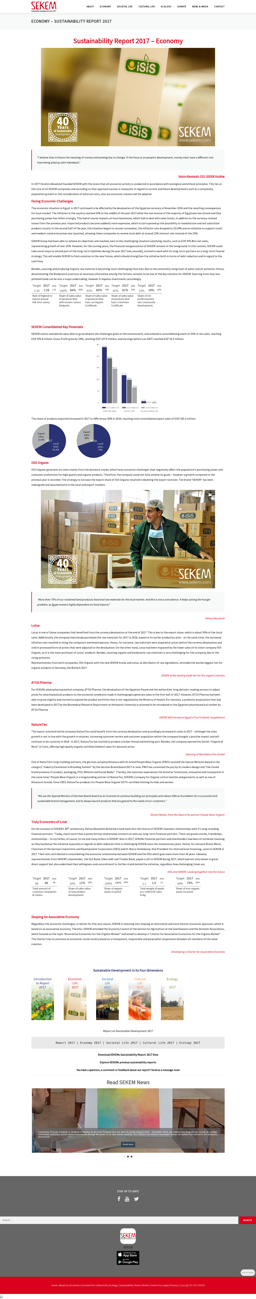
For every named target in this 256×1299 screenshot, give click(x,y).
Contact (219, 6)
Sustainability (126, 1285)
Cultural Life (147, 6)
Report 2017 (65, 1042)
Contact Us (155, 1285)
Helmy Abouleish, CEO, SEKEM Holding (202, 176)
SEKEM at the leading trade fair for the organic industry (193, 675)
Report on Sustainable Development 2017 (128, 1031)
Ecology (166, 6)
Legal (165, 1285)
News (138, 1285)
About (90, 6)
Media (145, 1285)
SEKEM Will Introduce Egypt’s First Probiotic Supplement (192, 717)
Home (54, 1285)
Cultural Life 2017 (158, 1042)
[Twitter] (136, 1199)
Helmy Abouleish (215, 618)
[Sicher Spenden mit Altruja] (1, 1296)
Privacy (174, 1285)
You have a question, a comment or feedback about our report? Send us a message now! (128, 1070)
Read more (128, 1144)
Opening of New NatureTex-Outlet (205, 754)
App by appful (248, 1272)
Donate (181, 6)
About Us (63, 1285)
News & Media (200, 6)
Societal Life (125, 6)
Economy (105, 6)
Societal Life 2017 (122, 1042)
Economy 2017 (90, 1042)
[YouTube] (127, 1199)
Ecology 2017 (189, 1042)
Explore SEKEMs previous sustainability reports (128, 1062)
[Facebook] (118, 1199)
